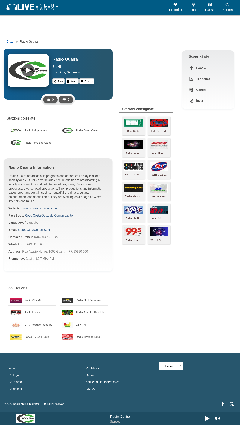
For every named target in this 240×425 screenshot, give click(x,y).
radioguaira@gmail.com (34, 229)
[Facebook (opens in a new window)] (222, 403)
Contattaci (15, 388)
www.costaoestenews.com (39, 208)
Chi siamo (15, 382)
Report (73, 81)
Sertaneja (73, 72)
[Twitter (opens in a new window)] (231, 403)
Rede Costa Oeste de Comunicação (49, 215)
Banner (91, 375)
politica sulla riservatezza (102, 382)
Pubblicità (92, 368)
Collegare (15, 375)
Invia (11, 368)
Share (60, 81)
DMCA (90, 388)
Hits (55, 72)
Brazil (10, 41)
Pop (62, 72)
